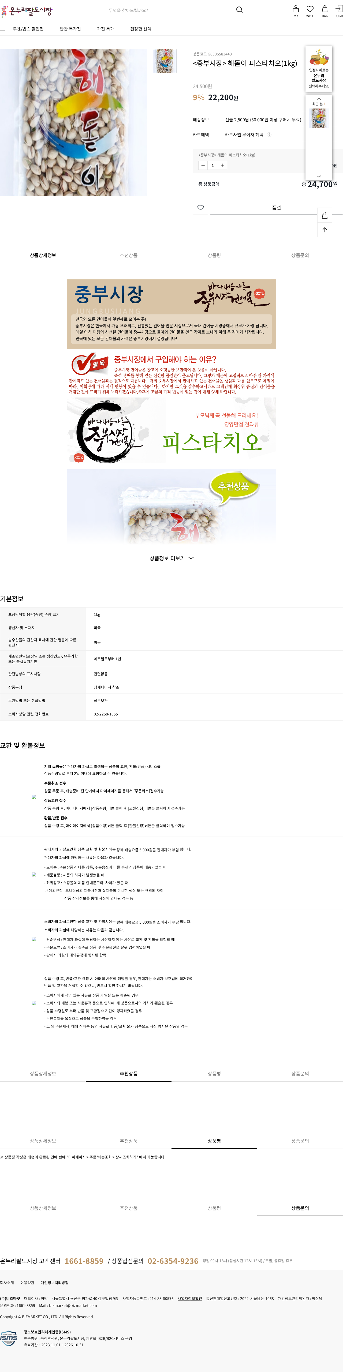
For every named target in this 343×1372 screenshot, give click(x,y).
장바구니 (324, 215)
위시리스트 (200, 207)
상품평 (214, 255)
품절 (276, 207)
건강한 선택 (140, 28)
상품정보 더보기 (167, 558)
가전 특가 (105, 28)
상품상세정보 (43, 255)
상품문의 (300, 255)
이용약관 (27, 1282)
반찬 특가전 (70, 28)
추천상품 (128, 255)
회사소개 (7, 1282)
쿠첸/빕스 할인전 (28, 28)
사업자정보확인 (190, 1298)
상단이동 (324, 229)
